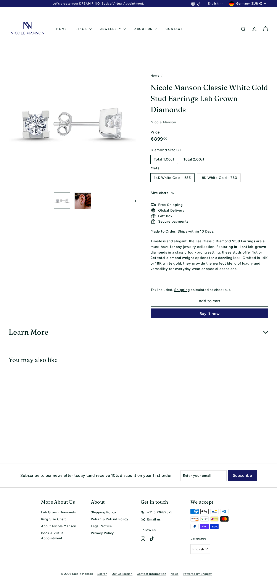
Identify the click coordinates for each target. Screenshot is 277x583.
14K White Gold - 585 (172, 177)
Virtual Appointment (128, 3)
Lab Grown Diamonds (58, 512)
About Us (144, 29)
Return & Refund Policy (109, 519)
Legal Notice (101, 526)
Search (102, 573)
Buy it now (210, 313)
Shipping (182, 289)
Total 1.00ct (164, 159)
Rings (82, 29)
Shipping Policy (103, 512)
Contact (174, 29)
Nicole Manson (163, 122)
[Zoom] (72, 125)
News (174, 573)
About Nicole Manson (58, 526)
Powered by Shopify (197, 573)
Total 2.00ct (194, 159)
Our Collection (122, 573)
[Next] (133, 200)
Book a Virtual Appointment (52, 535)
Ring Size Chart (53, 519)
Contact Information (151, 573)
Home (61, 29)
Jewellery (111, 29)
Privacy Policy (102, 533)
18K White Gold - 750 (218, 177)
